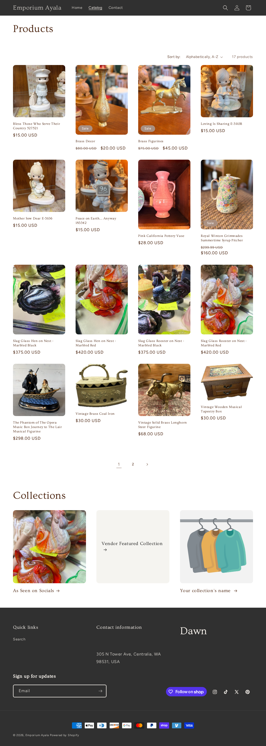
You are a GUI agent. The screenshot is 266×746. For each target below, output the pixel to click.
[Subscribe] (100, 691)
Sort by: (174, 57)
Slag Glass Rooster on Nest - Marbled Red (224, 343)
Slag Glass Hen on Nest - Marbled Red (96, 343)
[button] (225, 8)
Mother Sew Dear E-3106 (32, 218)
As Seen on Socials (33, 590)
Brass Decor (85, 141)
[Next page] (147, 464)
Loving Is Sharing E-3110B (221, 124)
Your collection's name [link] (206, 590)
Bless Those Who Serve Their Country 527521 (36, 126)
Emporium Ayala (37, 735)
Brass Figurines (151, 141)
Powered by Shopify (64, 735)
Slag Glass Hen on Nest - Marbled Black (33, 343)
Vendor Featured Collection (132, 543)
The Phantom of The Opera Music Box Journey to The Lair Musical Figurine (37, 427)
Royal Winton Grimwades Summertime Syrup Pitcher (222, 238)
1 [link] (119, 464)
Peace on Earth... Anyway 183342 (96, 221)
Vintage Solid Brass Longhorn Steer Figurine (162, 425)
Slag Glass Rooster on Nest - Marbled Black (161, 343)
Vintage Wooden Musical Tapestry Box (221, 409)
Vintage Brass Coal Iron (95, 414)
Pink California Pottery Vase (161, 236)
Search (19, 639)
